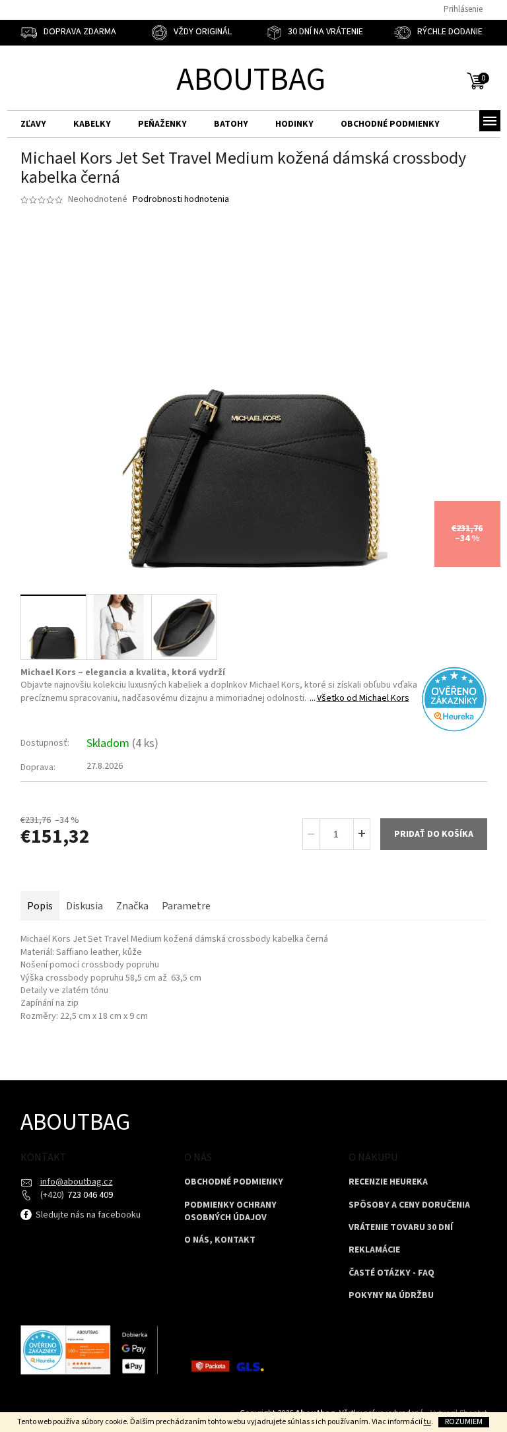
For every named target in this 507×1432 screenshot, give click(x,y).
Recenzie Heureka (388, 1182)
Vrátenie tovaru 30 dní (401, 1227)
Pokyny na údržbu (391, 1295)
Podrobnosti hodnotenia (181, 199)
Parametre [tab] (186, 906)
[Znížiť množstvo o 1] (311, 834)
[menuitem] (33, 124)
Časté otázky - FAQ (391, 1273)
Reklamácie (374, 1250)
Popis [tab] (40, 906)
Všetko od (363, 698)
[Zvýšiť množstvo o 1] (361, 834)
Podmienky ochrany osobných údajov (230, 1211)
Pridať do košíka (433, 834)
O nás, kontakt (219, 1240)
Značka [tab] (132, 906)
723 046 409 (89, 1195)
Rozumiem (464, 1421)
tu (427, 1421)
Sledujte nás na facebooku (87, 1214)
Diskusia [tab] (84, 906)
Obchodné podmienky (233, 1182)
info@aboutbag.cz (76, 1181)
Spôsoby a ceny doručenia (409, 1205)
